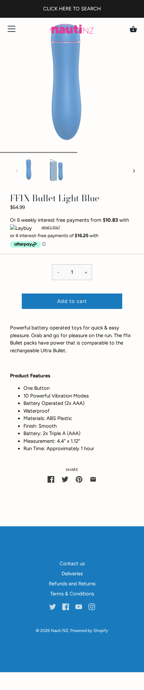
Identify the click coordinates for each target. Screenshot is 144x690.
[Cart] (133, 29)
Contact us (72, 564)
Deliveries (72, 574)
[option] (29, 171)
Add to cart (72, 301)
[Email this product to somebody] (93, 479)
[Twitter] (52, 606)
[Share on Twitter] (65, 479)
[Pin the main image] (79, 479)
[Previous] (16, 171)
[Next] (134, 171)
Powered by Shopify (89, 630)
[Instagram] (91, 606)
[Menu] (12, 30)
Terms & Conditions (72, 594)
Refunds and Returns (72, 584)
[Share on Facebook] (51, 479)
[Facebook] (65, 606)
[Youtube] (78, 606)
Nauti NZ (59, 630)
